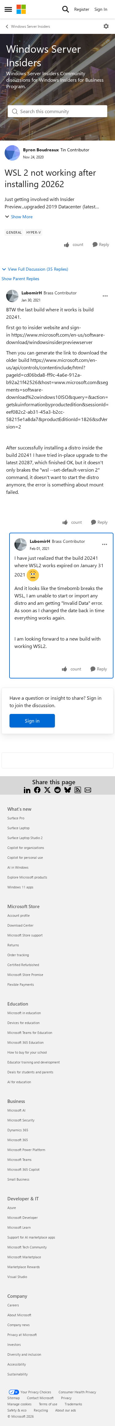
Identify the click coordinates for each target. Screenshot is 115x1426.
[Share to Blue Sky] (67, 789)
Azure (11, 1207)
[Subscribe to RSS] (78, 789)
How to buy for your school (27, 1052)
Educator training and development (33, 1062)
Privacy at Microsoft (22, 1334)
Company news (18, 1324)
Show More (22, 216)
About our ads (65, 1410)
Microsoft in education (24, 1012)
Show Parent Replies (20, 278)
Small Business (18, 1179)
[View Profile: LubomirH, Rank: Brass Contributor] (12, 296)
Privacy (66, 1397)
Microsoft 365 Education (25, 1042)
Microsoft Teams (19, 1159)
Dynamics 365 (17, 1130)
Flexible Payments (20, 984)
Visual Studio (17, 1276)
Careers (13, 1305)
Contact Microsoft (40, 1397)
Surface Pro (15, 818)
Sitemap (13, 1397)
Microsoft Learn (19, 1227)
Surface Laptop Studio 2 (25, 837)
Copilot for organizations (25, 847)
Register (81, 9)
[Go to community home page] (21, 9)
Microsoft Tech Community (27, 1247)
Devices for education (23, 1022)
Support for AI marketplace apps (31, 1237)
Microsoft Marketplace (24, 1257)
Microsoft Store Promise (25, 974)
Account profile (18, 915)
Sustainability (17, 1374)
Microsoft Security (20, 1120)
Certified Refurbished (23, 964)
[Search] (65, 9)
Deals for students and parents (30, 1072)
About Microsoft (19, 1315)
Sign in (32, 720)
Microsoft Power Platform (26, 1149)
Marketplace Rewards (23, 1266)
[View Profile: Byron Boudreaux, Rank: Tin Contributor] (12, 153)
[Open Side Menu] (8, 9)
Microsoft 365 (17, 1139)
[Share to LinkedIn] (27, 789)
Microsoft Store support (25, 935)
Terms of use (48, 1404)
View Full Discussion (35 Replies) (38, 269)
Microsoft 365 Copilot (23, 1169)
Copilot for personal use (25, 857)
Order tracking (18, 955)
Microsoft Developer (22, 1217)
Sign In (100, 9)
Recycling (41, 1410)
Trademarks (73, 1404)
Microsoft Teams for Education (29, 1032)
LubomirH (31, 293)
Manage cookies (19, 1404)
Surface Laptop (18, 828)
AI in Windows (18, 867)
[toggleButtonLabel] (106, 26)
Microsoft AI (16, 1110)
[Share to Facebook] (37, 789)
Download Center (20, 925)
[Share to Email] (88, 789)
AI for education (19, 1082)
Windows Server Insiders (30, 26)
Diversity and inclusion (24, 1354)
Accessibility (16, 1364)
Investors (14, 1344)
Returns (13, 945)
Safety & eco (16, 1410)
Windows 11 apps (20, 887)
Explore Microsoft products (27, 877)
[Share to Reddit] (57, 789)
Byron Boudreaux (41, 150)
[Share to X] (47, 789)
